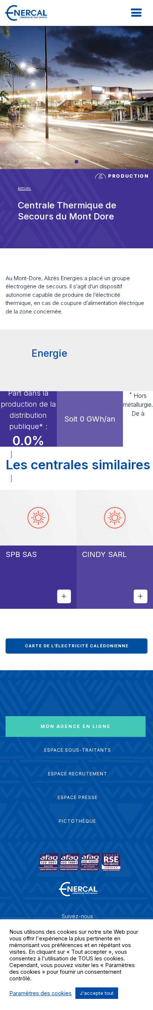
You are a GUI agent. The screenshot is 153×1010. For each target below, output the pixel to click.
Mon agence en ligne (75, 726)
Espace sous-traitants (77, 750)
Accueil (24, 189)
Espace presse (78, 797)
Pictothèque (77, 821)
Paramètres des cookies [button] (40, 993)
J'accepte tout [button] (97, 993)
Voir (64, 592)
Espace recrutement (77, 773)
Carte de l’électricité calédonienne (76, 645)
